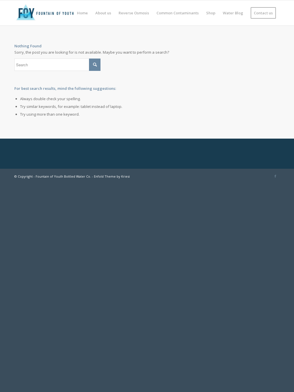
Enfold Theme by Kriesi (112, 176)
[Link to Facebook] (275, 176)
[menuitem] (82, 13)
